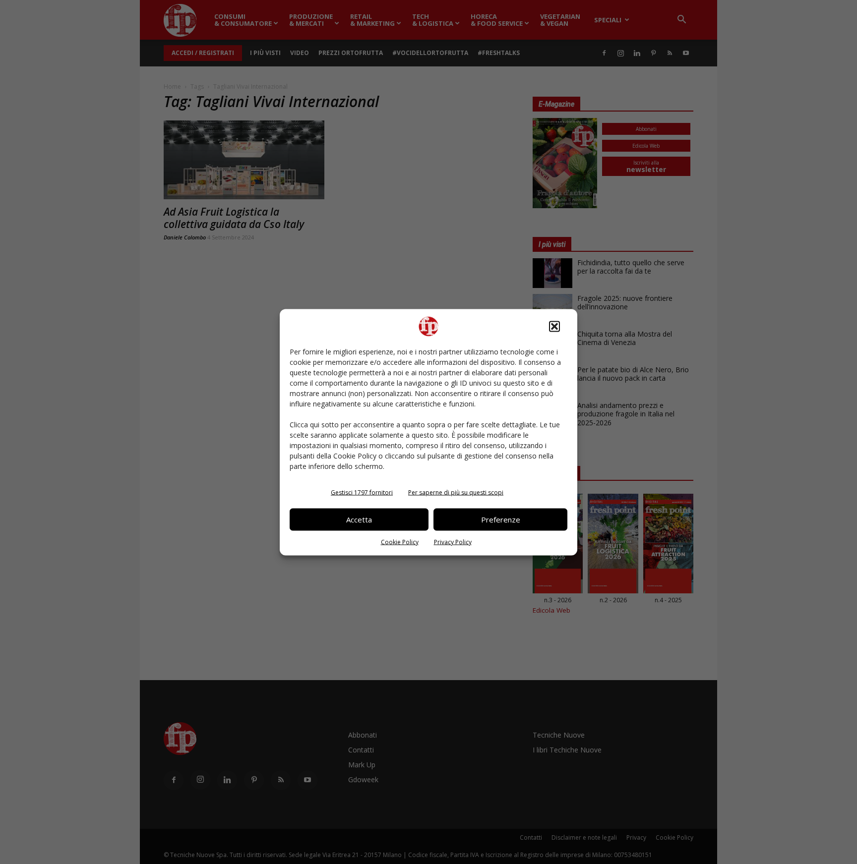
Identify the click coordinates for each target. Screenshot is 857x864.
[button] (554, 326)
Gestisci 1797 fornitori (362, 492)
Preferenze (500, 519)
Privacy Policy (453, 541)
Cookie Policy (400, 541)
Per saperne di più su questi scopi (455, 492)
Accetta (359, 519)
